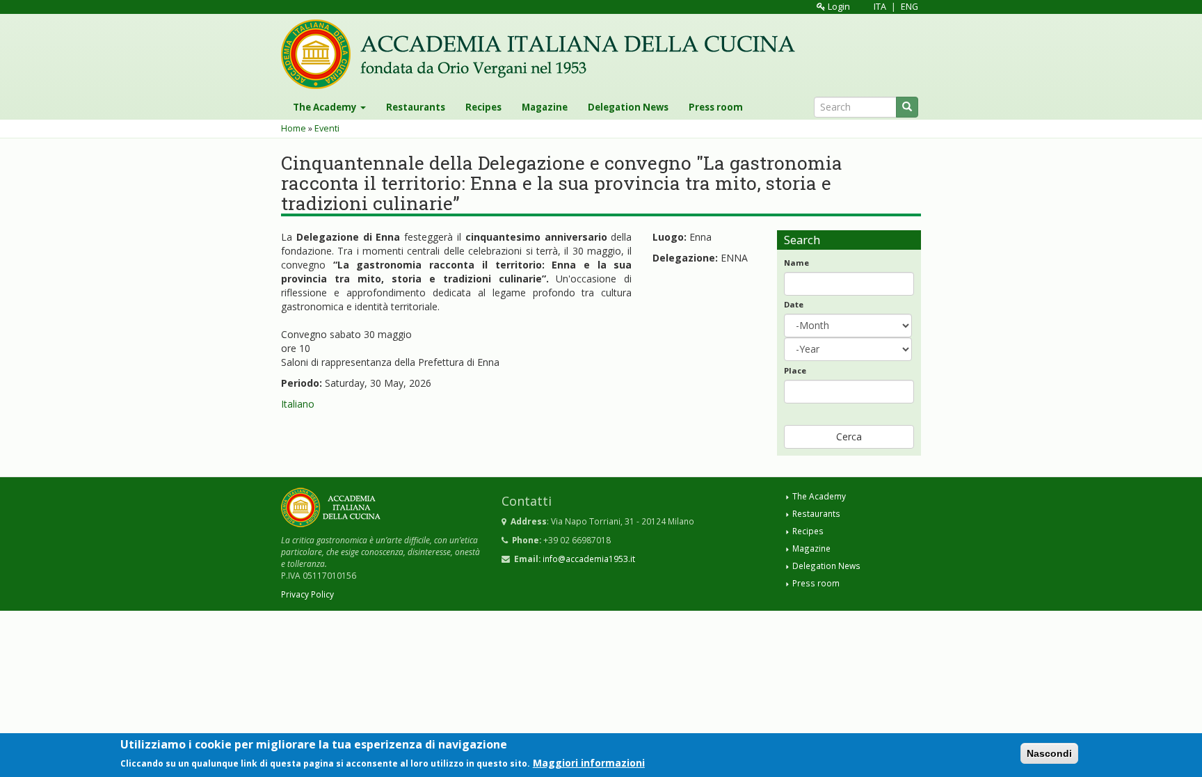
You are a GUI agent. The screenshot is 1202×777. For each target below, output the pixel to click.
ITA (880, 7)
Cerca (849, 436)
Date (793, 304)
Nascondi (1049, 753)
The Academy (326, 107)
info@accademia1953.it (589, 558)
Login (838, 7)
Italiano (297, 403)
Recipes (483, 107)
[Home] (543, 54)
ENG (909, 7)
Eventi (326, 128)
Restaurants (415, 107)
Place (795, 370)
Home (293, 128)
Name (796, 262)
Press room (716, 107)
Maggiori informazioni (589, 762)
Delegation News (628, 107)
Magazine (545, 107)
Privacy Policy (307, 594)
